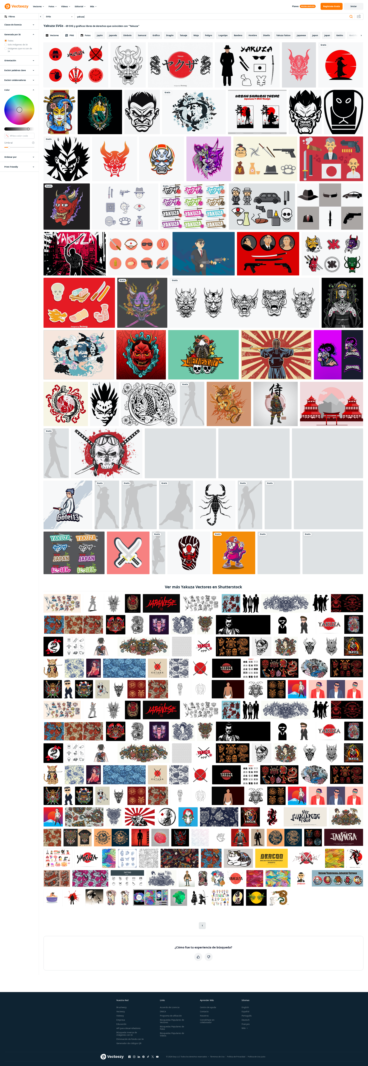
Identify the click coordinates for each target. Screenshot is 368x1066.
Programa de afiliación (171, 1015)
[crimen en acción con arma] (139, 505)
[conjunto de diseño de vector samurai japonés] (244, 303)
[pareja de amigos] (278, 505)
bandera (238, 35)
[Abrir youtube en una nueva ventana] (157, 1057)
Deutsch (246, 1019)
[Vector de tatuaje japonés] (79, 354)
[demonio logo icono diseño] (114, 158)
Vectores (37, 6)
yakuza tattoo (283, 35)
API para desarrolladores (128, 1028)
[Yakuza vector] (330, 206)
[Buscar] (351, 16)
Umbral (8, 142)
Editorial (79, 6)
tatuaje (183, 35)
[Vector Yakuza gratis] (76, 65)
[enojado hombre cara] (142, 112)
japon (315, 35)
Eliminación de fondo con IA (130, 1039)
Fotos (51, 6)
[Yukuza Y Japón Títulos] (74, 553)
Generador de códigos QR (128, 1043)
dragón (170, 35)
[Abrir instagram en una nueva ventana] (134, 1057)
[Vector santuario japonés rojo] (331, 404)
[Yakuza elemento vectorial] (79, 303)
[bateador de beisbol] (107, 505)
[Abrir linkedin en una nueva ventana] (139, 1057)
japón (100, 35)
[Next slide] (358, 35)
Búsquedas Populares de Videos (172, 1034)
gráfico (156, 35)
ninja (196, 35)
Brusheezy (121, 1007)
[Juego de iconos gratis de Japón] (327, 453)
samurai (142, 35)
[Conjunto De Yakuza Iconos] (265, 158)
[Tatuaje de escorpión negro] (215, 505)
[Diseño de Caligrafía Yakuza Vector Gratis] (180, 65)
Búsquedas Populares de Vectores (172, 1021)
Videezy (120, 1015)
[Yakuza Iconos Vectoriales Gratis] (331, 158)
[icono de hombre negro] (67, 158)
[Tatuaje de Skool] (234, 553)
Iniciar (354, 6)
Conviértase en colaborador (207, 1021)
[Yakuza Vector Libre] (268, 253)
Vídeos (64, 6)
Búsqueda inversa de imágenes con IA (126, 1033)
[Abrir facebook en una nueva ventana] (129, 1057)
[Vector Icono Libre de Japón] (328, 505)
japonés (113, 35)
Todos (10, 40)
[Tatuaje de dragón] (229, 404)
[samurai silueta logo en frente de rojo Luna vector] (340, 65)
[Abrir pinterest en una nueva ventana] (143, 1057)
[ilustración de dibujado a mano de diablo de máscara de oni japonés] (128, 65)
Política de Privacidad (236, 1056)
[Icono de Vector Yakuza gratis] (139, 253)
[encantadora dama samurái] (100, 112)
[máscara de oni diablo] (161, 158)
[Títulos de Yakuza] (194, 206)
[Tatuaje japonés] (194, 112)
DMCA (163, 1011)
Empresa (120, 1019)
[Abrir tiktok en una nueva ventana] (148, 1057)
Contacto (204, 1011)
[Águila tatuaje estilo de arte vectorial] (203, 354)
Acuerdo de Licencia (169, 1007)
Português (247, 1015)
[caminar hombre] (56, 453)
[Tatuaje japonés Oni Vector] (141, 354)
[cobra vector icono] (343, 112)
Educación (121, 1024)
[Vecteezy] (16, 6)
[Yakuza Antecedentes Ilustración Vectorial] (75, 253)
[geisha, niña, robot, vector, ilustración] (342, 303)
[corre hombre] (158, 553)
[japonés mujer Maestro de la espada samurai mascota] (68, 505)
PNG (72, 35)
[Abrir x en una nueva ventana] (153, 1057)
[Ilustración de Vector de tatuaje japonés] (67, 206)
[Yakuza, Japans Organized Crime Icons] (262, 206)
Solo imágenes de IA (18, 44)
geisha (339, 35)
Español (245, 1011)
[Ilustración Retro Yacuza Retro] (254, 453)
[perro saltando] (176, 505)
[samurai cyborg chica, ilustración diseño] (59, 112)
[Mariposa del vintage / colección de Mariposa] (332, 553)
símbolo (127, 35)
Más (92, 6)
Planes (295, 6)
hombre (253, 35)
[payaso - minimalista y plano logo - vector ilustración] (104, 404)
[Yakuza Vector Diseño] (204, 253)
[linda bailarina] (192, 404)
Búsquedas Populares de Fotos (172, 1027)
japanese (301, 35)
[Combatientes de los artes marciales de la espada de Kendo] (276, 354)
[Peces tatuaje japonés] (66, 404)
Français (246, 1024)
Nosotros (204, 1015)
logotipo (223, 35)
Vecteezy (120, 1011)
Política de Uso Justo (256, 1056)
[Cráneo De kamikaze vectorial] (106, 453)
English (245, 1007)
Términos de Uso (217, 1056)
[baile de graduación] (250, 505)
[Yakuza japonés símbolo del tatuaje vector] (332, 253)
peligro (208, 35)
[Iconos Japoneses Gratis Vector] (180, 453)
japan (327, 35)
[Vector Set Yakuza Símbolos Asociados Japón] (247, 65)
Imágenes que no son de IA (20, 50)
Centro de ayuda (208, 1007)
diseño (266, 35)
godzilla (353, 35)
